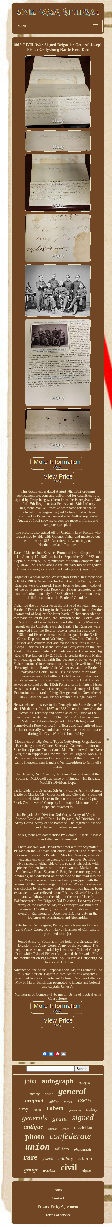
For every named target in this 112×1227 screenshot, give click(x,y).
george (31, 1170)
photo (34, 1136)
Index (57, 1190)
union (37, 1147)
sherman (52, 1128)
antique (33, 1126)
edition (85, 1158)
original (34, 1101)
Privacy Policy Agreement (58, 1207)
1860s (84, 1100)
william (62, 1149)
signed (83, 1117)
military (65, 1158)
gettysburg (75, 1110)
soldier (54, 1102)
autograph (57, 1081)
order (65, 1128)
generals (34, 1118)
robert (55, 1108)
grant (59, 1118)
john (30, 1081)
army (23, 1109)
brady (35, 1094)
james (68, 1102)
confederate (70, 1136)
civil (68, 1167)
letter (37, 1109)
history (91, 1109)
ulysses (87, 1171)
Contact (58, 1198)
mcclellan (83, 1127)
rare (30, 1157)
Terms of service (58, 1215)
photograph (82, 1149)
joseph (47, 1159)
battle (49, 1094)
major (85, 1082)
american (49, 1171)
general (72, 1091)
